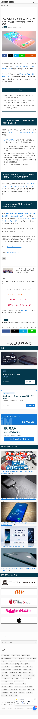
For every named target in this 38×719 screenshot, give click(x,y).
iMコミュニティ (25, 310)
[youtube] (22, 343)
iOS (31, 661)
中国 (14, 689)
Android (15, 655)
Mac (5, 672)
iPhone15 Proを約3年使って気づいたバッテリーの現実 (18, 499)
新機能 (5, 692)
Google (22, 661)
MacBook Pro (15, 672)
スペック (11, 322)
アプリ (5, 678)
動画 (31, 689)
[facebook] (7, 343)
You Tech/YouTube (12, 252)
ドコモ (29, 686)
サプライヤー (7, 681)
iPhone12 (16, 666)
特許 (21, 692)
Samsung (27, 672)
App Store (31, 658)
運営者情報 (10, 702)
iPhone (25, 664)
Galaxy (12, 661)
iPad (5, 664)
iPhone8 (5, 666)
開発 (33, 322)
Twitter (5, 675)
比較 (13, 692)
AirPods (5, 655)
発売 (29, 692)
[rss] (30, 343)
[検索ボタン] (32, 1)
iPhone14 (6, 669)
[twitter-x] (11, 343)
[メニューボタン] (36, 1)
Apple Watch (19, 658)
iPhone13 (27, 666)
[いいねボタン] (4, 258)
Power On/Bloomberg (14, 247)
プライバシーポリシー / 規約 (9, 704)
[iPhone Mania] (7, 1)
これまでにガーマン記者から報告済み (20, 132)
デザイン (17, 322)
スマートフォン (8, 684)
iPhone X (28, 669)
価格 (22, 689)
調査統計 (13, 695)
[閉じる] (35, 699)
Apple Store (7, 658)
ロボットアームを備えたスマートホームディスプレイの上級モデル (19, 186)
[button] (4, 55)
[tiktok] (19, 343)
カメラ (14, 678)
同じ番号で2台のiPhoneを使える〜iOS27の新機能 (17, 546)
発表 (4, 695)
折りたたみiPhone (10, 140)
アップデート (28, 675)
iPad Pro (14, 664)
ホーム (4, 702)
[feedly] (26, 343)
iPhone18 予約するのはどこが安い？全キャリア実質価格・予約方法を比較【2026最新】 (24, 270)
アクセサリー (16, 675)
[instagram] (15, 343)
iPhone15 (17, 669)
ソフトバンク (20, 684)
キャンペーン (26, 678)
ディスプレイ (7, 686)
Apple (5, 27)
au (4, 661)
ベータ (5, 689)
